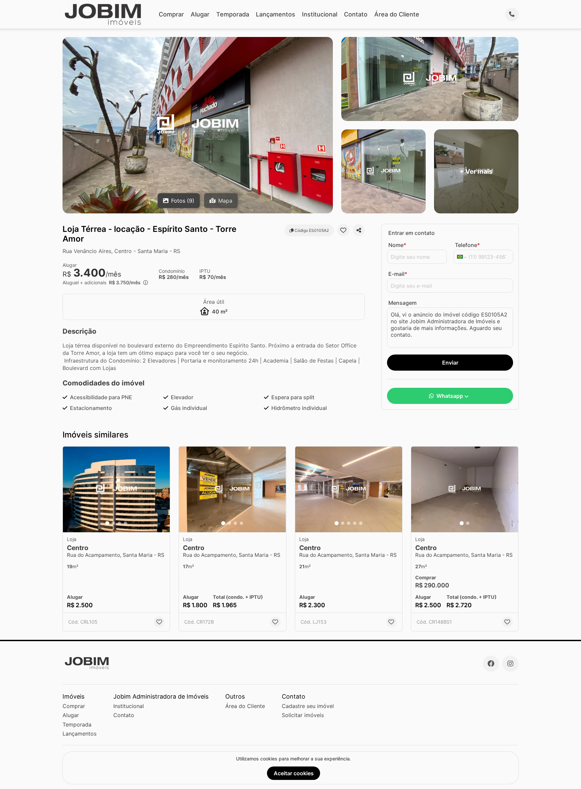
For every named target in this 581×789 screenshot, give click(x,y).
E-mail (397, 274)
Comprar (171, 14)
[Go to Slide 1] (107, 523)
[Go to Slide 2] (113, 523)
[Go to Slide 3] (119, 523)
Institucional (319, 14)
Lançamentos (275, 14)
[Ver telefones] (511, 14)
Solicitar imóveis (303, 715)
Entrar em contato (411, 233)
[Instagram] (510, 664)
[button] (116, 489)
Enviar (450, 362)
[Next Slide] (163, 489)
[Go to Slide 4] (125, 523)
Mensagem (402, 302)
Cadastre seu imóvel (308, 706)
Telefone (467, 245)
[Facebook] (491, 664)
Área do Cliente (396, 14)
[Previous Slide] (70, 489)
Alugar (200, 14)
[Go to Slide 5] (360, 523)
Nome (397, 245)
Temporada (232, 14)
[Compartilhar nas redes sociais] (359, 230)
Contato (355, 14)
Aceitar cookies (294, 773)
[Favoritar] (343, 230)
